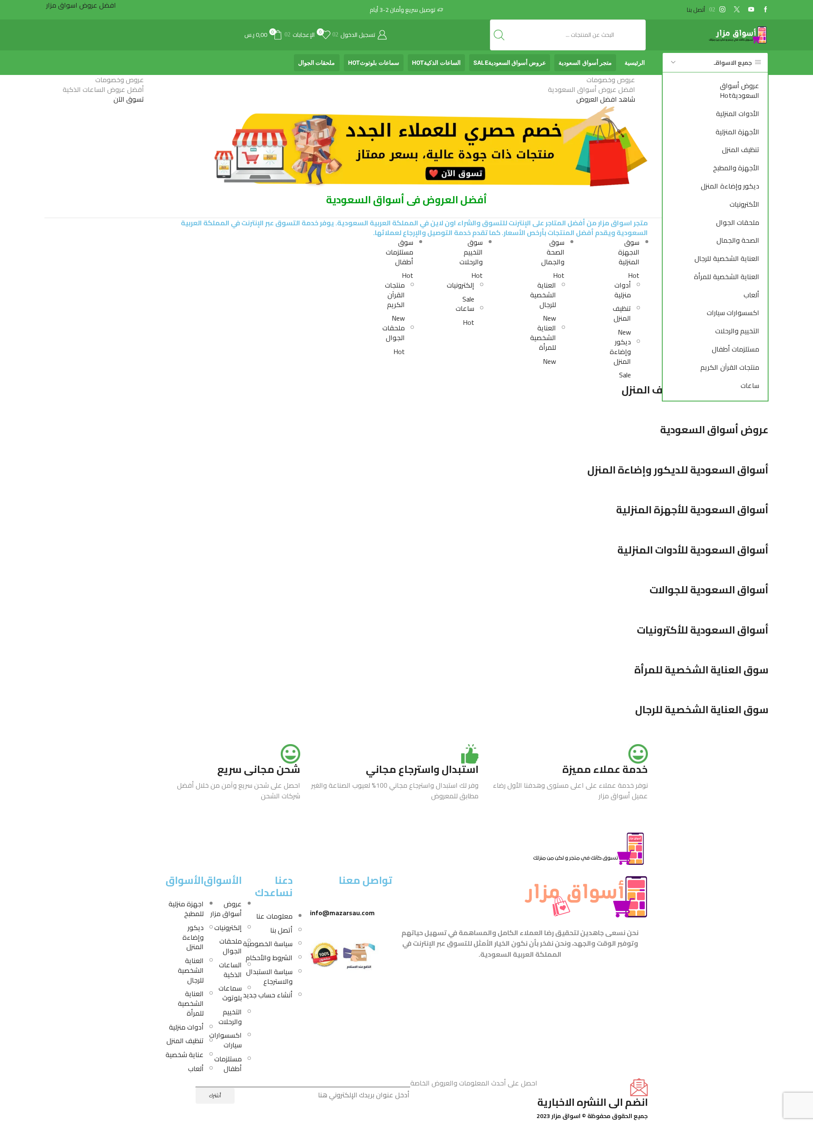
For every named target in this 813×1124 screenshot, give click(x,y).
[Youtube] (751, 9)
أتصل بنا (696, 10)
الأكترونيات (744, 204)
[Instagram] (722, 9)
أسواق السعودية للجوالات (709, 589)
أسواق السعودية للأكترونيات (703, 630)
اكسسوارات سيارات (733, 312)
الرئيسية (635, 62)
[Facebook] (766, 9)
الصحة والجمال (737, 240)
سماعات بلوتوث (373, 62)
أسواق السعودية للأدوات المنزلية (693, 549)
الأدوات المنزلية (737, 113)
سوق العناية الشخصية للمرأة (701, 669)
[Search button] (499, 35)
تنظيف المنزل (740, 149)
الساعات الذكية (436, 62)
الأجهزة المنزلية (737, 131)
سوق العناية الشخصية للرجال (702, 709)
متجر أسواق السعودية (585, 62)
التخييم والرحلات (737, 330)
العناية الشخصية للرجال (726, 258)
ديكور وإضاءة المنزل (730, 186)
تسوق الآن (128, 99)
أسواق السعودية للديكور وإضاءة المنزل (678, 469)
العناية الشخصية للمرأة (726, 276)
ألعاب (751, 294)
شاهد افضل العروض (605, 99)
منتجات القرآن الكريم (729, 367)
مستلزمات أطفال (735, 349)
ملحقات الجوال (737, 222)
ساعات (750, 385)
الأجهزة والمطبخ (736, 167)
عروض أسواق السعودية (739, 90)
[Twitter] (737, 9)
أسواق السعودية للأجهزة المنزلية (692, 509)
